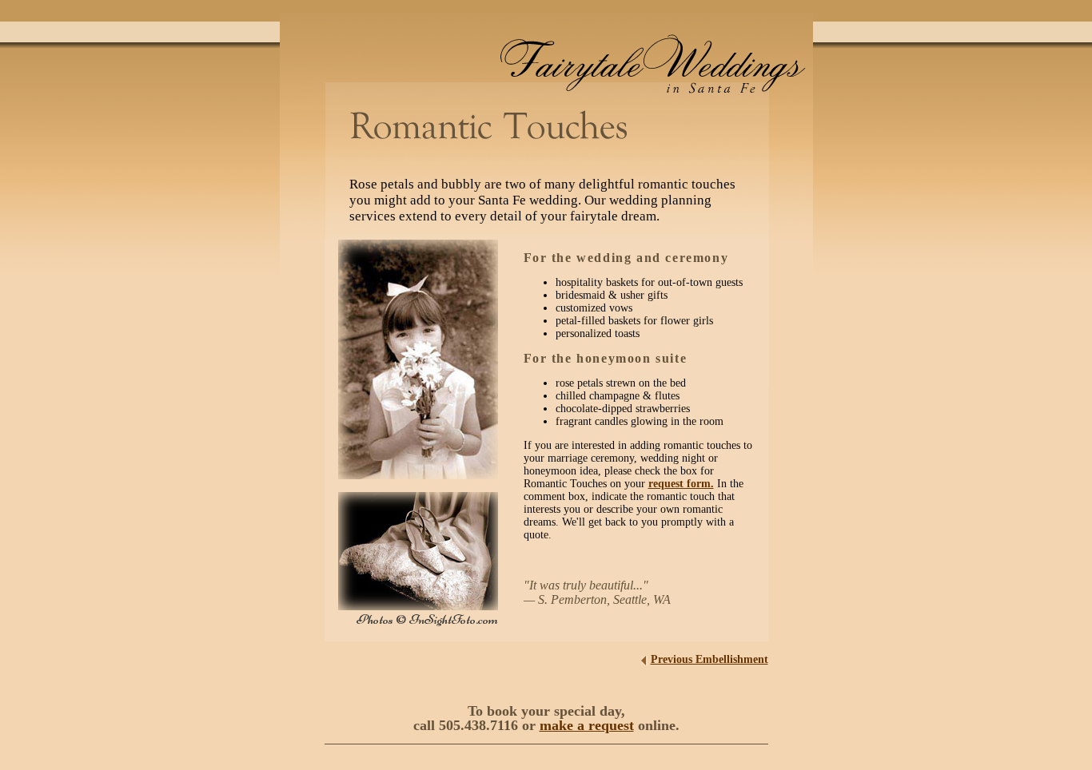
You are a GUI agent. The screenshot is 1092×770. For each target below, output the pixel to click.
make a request (587, 725)
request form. (681, 484)
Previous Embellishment (709, 659)
